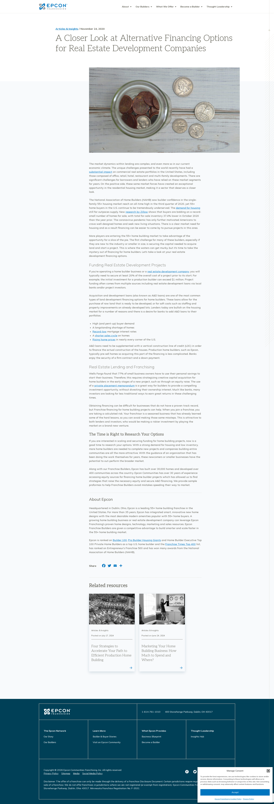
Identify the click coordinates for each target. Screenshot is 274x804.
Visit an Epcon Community (107, 742)
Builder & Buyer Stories (104, 736)
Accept (235, 792)
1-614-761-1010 (151, 711)
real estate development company (168, 271)
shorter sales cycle (106, 335)
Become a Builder (151, 742)
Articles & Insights (67, 28)
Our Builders (50, 742)
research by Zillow (137, 211)
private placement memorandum (114, 385)
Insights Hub (197, 736)
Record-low (99, 331)
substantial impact (100, 171)
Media (76, 773)
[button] (268, 770)
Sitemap (65, 773)
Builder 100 (120, 540)
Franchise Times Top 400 (180, 544)
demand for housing (188, 207)
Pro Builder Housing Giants (144, 540)
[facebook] (187, 771)
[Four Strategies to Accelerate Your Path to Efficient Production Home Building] (112, 632)
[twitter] (195, 771)
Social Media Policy (92, 773)
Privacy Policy (248, 799)
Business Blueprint (151, 736)
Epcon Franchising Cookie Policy (228, 799)
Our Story (48, 736)
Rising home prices (103, 339)
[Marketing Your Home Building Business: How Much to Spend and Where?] (162, 632)
